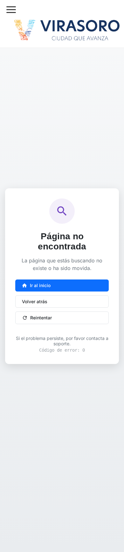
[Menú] (11, 9)
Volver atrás (34, 301)
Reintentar (37, 318)
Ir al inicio (36, 285)
